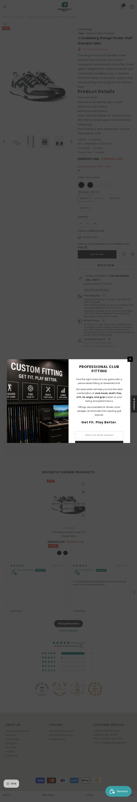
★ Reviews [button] (134, 404)
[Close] (130, 359)
